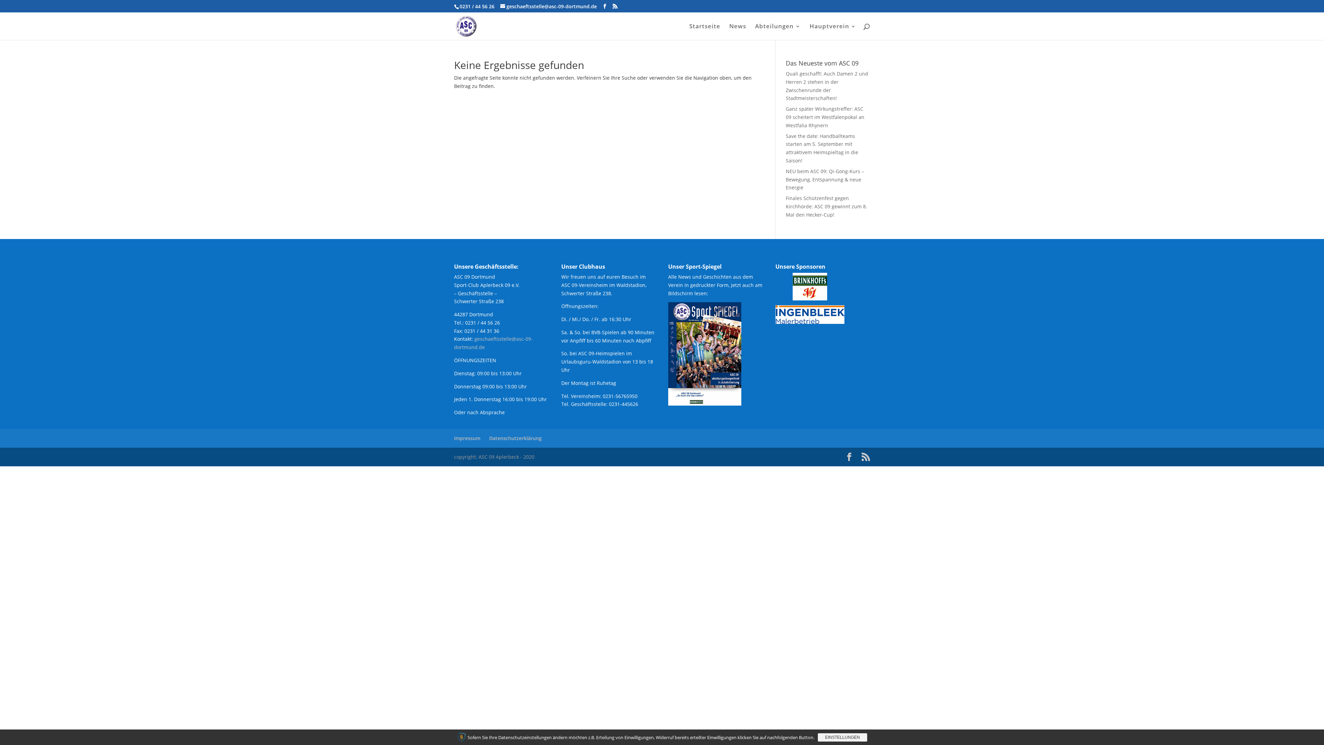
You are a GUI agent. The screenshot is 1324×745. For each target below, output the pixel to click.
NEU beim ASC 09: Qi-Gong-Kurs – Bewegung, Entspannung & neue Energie (825, 179)
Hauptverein (829, 27)
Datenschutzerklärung (515, 438)
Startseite (704, 27)
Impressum (467, 438)
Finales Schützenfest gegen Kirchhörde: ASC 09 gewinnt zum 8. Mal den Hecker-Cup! (826, 206)
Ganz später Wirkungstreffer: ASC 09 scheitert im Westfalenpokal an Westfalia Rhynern (825, 117)
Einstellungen (842, 737)
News (737, 27)
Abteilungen (774, 27)
